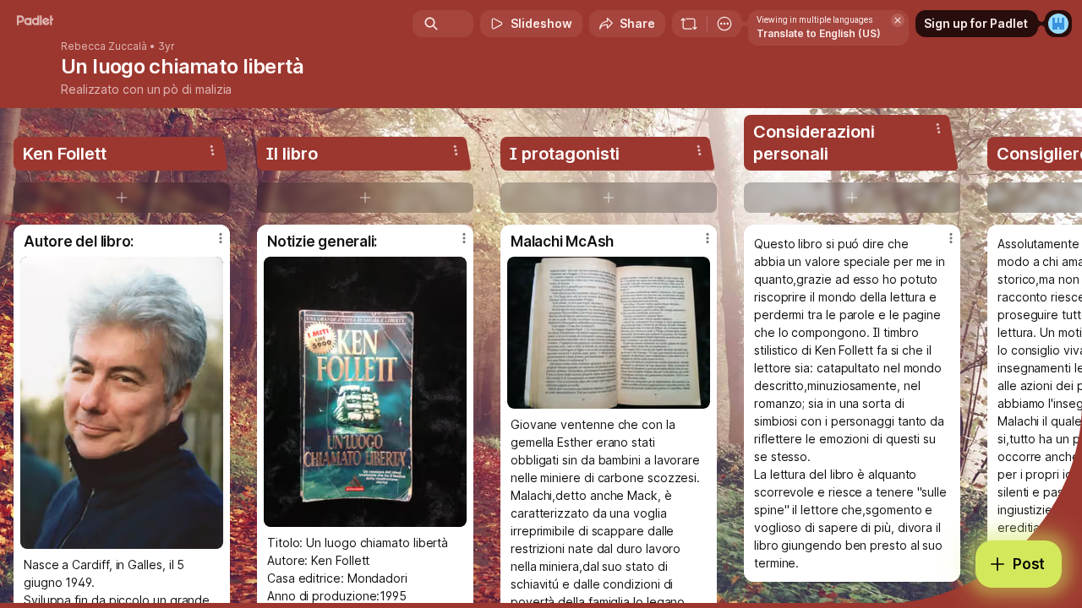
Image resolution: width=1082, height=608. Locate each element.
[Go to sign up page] (1058, 23)
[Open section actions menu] (212, 150)
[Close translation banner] (897, 20)
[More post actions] (220, 238)
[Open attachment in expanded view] (121, 403)
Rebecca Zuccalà (104, 46)
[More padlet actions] (724, 23)
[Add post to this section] (122, 197)
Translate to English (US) (819, 33)
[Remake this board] (689, 23)
